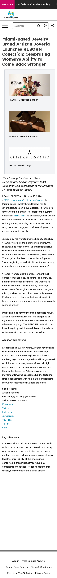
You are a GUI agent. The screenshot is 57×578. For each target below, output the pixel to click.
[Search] (38, 26)
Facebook (7, 404)
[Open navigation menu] (5, 26)
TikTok (5, 423)
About (15, 561)
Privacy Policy (42, 573)
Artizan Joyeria (35, 200)
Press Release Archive (33, 561)
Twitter (6, 408)
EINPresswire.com (13, 200)
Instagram (8, 416)
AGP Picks (7, 4)
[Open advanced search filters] (45, 26)
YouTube (7, 419)
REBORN (19, 215)
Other (5, 427)
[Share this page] (53, 26)
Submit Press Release (17, 567)
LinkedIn (7, 412)
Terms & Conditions (41, 567)
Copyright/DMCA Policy (19, 573)
